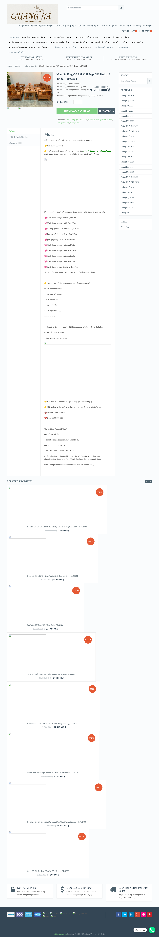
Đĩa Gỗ (43, 47)
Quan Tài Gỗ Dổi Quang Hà (89, 26)
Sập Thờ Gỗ (123, 47)
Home (9, 66)
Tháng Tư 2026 (127, 106)
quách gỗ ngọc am (60, 37)
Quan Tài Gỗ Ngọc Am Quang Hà (113, 26)
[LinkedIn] (131, 914)
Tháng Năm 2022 (128, 208)
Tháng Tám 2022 (127, 192)
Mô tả (12, 131)
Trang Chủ (14, 37)
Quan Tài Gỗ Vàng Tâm (116, 37)
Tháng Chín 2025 (128, 141)
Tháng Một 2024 (127, 172)
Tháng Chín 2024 (128, 152)
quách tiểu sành (103, 47)
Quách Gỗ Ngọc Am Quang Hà (42, 26)
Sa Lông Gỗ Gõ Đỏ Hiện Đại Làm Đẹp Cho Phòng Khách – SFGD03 (56, 822)
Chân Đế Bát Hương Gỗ (63, 47)
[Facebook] (118, 914)
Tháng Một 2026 (127, 121)
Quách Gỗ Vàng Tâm (33, 37)
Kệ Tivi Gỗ (120, 42)
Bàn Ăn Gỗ (80, 42)
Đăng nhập (125, 227)
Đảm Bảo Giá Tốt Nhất (79, 887)
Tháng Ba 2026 (127, 111)
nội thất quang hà (60, 934)
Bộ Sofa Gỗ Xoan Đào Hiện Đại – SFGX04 (45, 625)
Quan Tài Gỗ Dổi (16, 52)
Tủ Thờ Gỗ (40, 42)
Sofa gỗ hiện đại (63, 123)
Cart (147, 31)
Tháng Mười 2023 (128, 187)
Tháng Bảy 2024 (127, 162)
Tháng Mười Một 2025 (130, 131)
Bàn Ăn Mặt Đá (60, 42)
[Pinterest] (149, 914)
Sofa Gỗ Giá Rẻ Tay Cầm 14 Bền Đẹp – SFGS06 (48, 871)
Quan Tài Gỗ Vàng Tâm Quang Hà (139, 26)
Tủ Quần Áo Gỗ (100, 42)
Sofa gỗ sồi (74, 123)
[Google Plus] (137, 914)
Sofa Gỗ (137, 42)
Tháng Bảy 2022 (127, 197)
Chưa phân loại (23, 26)
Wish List (130, 31)
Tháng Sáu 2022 (127, 202)
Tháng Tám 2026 (127, 96)
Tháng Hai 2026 (127, 116)
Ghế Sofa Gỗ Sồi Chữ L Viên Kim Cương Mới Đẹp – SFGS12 (53, 723)
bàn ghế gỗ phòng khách (23, 47)
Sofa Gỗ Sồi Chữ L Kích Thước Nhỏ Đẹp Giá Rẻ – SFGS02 (52, 576)
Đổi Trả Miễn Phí (27, 887)
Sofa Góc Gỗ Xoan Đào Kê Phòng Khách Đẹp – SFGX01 (51, 674)
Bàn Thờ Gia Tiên (18, 42)
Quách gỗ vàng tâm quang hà (66, 26)
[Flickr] (143, 914)
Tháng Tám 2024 (127, 157)
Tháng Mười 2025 (128, 136)
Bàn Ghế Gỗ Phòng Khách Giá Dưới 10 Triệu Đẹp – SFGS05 (53, 773)
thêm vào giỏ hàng (77, 111)
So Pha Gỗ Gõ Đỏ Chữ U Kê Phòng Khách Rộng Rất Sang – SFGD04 (57, 527)
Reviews (14, 143)
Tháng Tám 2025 (127, 146)
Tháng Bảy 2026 (127, 101)
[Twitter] (124, 914)
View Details (57, 509)
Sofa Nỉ (85, 47)
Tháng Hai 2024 (127, 167)
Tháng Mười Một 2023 (130, 182)
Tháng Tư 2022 (127, 213)
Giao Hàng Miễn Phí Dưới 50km (133, 889)
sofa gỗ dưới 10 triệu (104, 120)
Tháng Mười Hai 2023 (129, 177)
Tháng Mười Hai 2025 (129, 126)
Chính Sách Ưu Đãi (18, 137)
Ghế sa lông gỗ (31, 66)
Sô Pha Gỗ (83, 120)
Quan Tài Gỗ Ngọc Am (87, 37)
